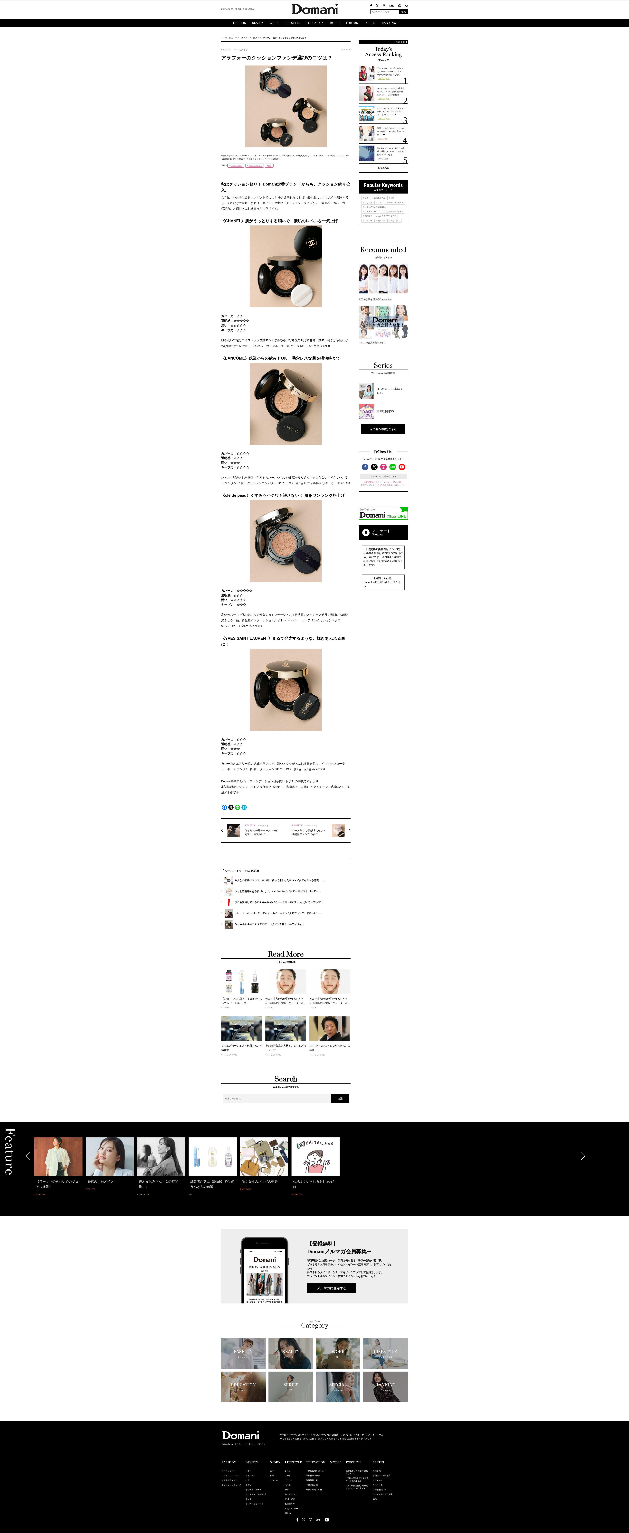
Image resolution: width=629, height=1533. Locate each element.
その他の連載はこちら (383, 429)
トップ (224, 38)
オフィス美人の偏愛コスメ (375, 207)
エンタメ (289, 1480)
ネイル (248, 1499)
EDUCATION (315, 23)
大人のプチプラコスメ (387, 216)
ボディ (248, 1485)
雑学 (272, 1471)
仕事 (272, 1475)
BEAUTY (258, 23)
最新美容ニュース (253, 1489)
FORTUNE (353, 23)
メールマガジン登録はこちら (383, 476)
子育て (288, 1489)
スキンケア (250, 1475)
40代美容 (368, 216)
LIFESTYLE (292, 23)
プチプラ (368, 221)
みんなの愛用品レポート (393, 212)
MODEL (334, 23)
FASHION (239, 23)
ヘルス (288, 1485)
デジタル (274, 1480)
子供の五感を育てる (315, 1471)
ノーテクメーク (236, 166)
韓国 (392, 198)
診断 (366, 198)
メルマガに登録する (331, 1288)
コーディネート (228, 1471)
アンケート (381, 531)
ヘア (379, 203)
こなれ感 (368, 203)
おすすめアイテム (229, 1480)
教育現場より (312, 1480)
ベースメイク (255, 38)
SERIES (371, 23)
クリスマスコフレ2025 (256, 1494)
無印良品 (381, 221)
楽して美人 (395, 221)
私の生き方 (290, 1504)
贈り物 (288, 1513)
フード (288, 1475)
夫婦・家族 (290, 1499)
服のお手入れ (379, 198)
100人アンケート (292, 1508)
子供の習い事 (312, 1485)
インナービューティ (254, 1504)
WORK (274, 23)
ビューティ (234, 38)
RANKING (389, 23)
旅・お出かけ (291, 1494)
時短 (269, 166)
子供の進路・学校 (314, 1489)
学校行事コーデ (313, 1475)
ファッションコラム (230, 1475)
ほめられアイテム (255, 166)
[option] (56, 1167)
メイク (244, 38)
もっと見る (383, 167)
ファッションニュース (231, 1485)
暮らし (288, 1471)
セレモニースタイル (395, 203)
